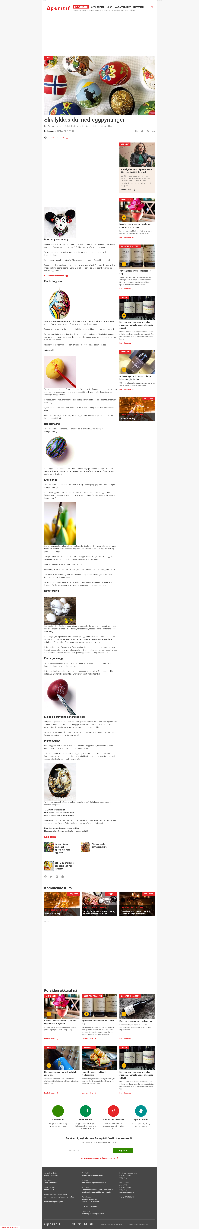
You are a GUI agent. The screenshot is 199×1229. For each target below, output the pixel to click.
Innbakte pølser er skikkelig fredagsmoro (94, 1073)
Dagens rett (77, 10)
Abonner (138, 7)
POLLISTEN (82, 7)
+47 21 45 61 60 (93, 1202)
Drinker (91, 10)
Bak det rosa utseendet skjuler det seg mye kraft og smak (135, 225)
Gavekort (98, 10)
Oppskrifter (53, 138)
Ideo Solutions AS (141, 1224)
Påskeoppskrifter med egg (56, 276)
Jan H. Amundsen (50, 1183)
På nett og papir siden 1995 (92, 1175)
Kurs (109, 7)
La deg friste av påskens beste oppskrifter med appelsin (62, 848)
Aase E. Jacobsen (51, 1175)
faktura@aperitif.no (126, 1192)
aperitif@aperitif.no (89, 1199)
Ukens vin (85, 10)
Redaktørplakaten (67, 1197)
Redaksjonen (50, 131)
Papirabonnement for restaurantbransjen (97, 1190)
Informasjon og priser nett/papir (94, 1183)
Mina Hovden (49, 1190)
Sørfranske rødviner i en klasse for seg (135, 272)
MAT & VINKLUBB (122, 7)
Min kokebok (115, 10)
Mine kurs (124, 10)
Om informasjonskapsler (53, 1202)
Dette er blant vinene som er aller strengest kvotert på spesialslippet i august (136, 325)
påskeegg (64, 138)
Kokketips (132, 10)
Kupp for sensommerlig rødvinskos (135, 1021)
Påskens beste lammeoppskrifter (100, 845)
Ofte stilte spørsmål (89, 1206)
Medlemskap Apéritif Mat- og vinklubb (96, 1192)
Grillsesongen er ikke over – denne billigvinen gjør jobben (135, 377)
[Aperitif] (58, 8)
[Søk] (152, 7)
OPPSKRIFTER (98, 7)
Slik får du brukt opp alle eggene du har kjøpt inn (64, 866)
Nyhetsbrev (106, 10)
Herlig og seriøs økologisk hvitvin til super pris (60, 1073)
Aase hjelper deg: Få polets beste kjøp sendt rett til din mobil (136, 170)
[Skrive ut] (153, 131)
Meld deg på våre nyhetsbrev (93, 1214)
